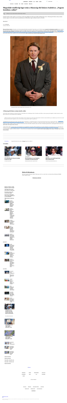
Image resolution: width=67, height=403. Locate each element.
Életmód (16, 3)
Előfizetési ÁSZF (33, 388)
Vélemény (24, 374)
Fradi (37, 1)
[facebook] (54, 1)
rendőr (11, 244)
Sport (22, 3)
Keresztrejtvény (9, 336)
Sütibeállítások (33, 390)
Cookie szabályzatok (39, 388)
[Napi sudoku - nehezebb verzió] (9, 328)
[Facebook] (31, 382)
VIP (19, 3)
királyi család (9, 309)
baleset (11, 252)
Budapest (11, 208)
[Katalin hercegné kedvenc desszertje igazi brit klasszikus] (9, 314)
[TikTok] (33, 382)
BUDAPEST (26, 3)
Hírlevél (30, 3)
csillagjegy (11, 271)
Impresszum (24, 386)
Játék (40, 1)
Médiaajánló (29, 386)
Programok (36, 372)
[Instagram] (35, 382)
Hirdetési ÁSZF (27, 388)
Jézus (10, 226)
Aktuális (11, 3)
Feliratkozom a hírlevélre (37, 177)
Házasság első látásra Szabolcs (7, 29)
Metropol (7, 24)
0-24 (34, 1)
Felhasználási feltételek (36, 386)
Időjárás (30, 1)
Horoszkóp (25, 1)
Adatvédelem (42, 386)
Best (30, 374)
